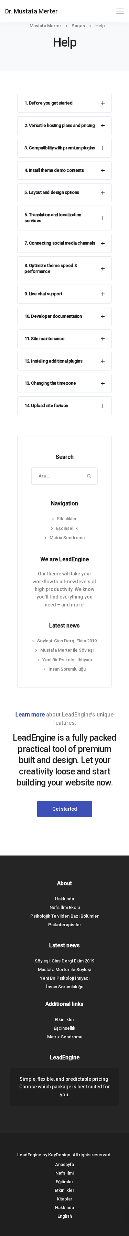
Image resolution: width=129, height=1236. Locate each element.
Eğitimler (64, 1181)
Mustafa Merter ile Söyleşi (67, 650)
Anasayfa (64, 1164)
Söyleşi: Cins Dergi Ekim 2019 (67, 640)
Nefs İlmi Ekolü (65, 907)
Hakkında (64, 898)
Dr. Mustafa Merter (31, 11)
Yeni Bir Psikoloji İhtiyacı (67, 659)
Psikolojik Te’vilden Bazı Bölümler (64, 916)
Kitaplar (64, 1199)
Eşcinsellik (67, 528)
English (64, 1216)
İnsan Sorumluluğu (67, 669)
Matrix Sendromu (67, 537)
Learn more (30, 714)
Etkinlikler (67, 518)
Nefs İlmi (64, 1173)
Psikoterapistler (64, 924)
